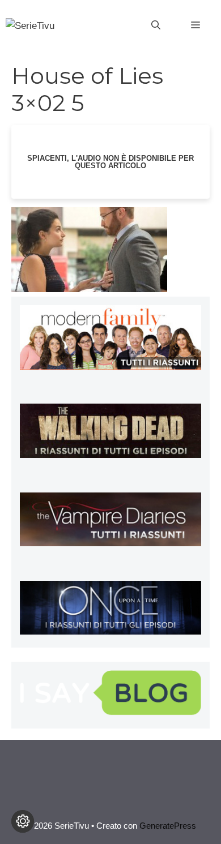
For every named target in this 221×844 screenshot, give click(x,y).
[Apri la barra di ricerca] (156, 25)
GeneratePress (167, 825)
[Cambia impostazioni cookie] (22, 821)
